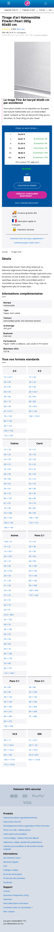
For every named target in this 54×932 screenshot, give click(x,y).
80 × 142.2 (9, 750)
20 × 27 (7, 561)
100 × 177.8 (9, 759)
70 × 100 (8, 513)
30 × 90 (7, 692)
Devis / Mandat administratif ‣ (27, 203)
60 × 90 (7, 406)
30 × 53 (7, 600)
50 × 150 (8, 701)
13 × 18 (7, 449)
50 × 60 (7, 478)
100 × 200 (33, 590)
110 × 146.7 (9, 673)
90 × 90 (32, 513)
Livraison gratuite (40, 35)
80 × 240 (8, 716)
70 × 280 (33, 716)
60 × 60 (32, 498)
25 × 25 (32, 469)
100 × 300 (8, 726)
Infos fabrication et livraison (15, 903)
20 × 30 (7, 382)
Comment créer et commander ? (18, 907)
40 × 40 (32, 488)
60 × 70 (7, 648)
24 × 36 (7, 386)
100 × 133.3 (34, 416)
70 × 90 (7, 508)
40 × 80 (32, 561)
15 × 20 (32, 377)
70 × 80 (7, 663)
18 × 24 (32, 382)
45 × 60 (32, 396)
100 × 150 (8, 430)
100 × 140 (8, 527)
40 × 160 (33, 701)
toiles (42, 10)
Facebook (7, 882)
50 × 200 (33, 706)
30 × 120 (33, 697)
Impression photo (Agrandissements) (20, 817)
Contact (6, 891)
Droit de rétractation (12, 874)
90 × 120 (33, 411)
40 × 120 (8, 697)
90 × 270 (8, 721)
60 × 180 (8, 706)
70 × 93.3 (33, 406)
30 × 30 (32, 474)
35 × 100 (8, 619)
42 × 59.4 (33, 750)
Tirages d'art (16, 252)
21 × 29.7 (33, 740)
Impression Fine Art (12, 821)
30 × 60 (32, 556)
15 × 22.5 (8, 377)
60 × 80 (32, 401)
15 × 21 (7, 546)
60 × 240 (33, 711)
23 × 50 (7, 590)
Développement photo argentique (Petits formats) (26, 825)
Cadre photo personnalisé (15, 834)
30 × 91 (7, 609)
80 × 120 (8, 421)
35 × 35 (32, 483)
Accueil (5, 252)
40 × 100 (8, 629)
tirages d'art (28, 10)
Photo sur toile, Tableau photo (17, 830)
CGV (5, 866)
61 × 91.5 (8, 411)
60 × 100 (8, 653)
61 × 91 (7, 503)
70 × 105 (8, 416)
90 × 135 (8, 425)
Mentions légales (11, 862)
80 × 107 (8, 668)
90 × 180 (33, 585)
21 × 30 (7, 585)
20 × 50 (7, 575)
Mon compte (9, 911)
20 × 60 (7, 687)
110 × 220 (33, 595)
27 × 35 (7, 595)
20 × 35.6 (8, 570)
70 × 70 (32, 503)
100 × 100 (33, 517)
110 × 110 (33, 522)
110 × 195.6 (9, 764)
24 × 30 (7, 459)
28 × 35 (7, 464)
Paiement (7, 899)
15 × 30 (32, 541)
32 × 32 (32, 478)
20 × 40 (32, 546)
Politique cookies (10, 870)
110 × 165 (8, 435)
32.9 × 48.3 (9, 614)
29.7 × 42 (33, 745)
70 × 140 (33, 575)
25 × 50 (32, 551)
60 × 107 (8, 498)
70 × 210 (8, 711)
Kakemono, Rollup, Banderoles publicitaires (22, 842)
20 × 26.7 (8, 556)
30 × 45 (7, 391)
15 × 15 (32, 449)
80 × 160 (33, 580)
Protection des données (14, 878)
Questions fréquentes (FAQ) (16, 895)
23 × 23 (32, 464)
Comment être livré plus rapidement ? (27, 238)
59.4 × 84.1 (34, 754)
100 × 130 (8, 522)
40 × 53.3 (33, 391)
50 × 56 (7, 639)
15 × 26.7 (8, 551)
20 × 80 (32, 687)
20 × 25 (7, 454)
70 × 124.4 (9, 745)
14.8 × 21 (8, 541)
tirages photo (11, 10)
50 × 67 (7, 488)
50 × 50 (32, 493)
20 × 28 (7, 566)
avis (21, 29)
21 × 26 (7, 580)
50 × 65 (7, 483)
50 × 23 (7, 634)
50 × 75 (7, 401)
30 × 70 (7, 605)
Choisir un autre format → (27, 128)
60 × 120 (33, 570)
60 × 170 (8, 658)
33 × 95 (7, 469)
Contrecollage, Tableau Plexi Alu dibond (21, 838)
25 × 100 (33, 692)
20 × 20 (32, 459)
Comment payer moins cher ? (27, 242)
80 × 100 (8, 517)
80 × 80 (32, 508)
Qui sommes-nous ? (12, 857)
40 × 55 (7, 624)
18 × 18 (32, 454)
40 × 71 (7, 740)
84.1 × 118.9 (34, 759)
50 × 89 (7, 643)
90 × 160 (8, 754)
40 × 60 (7, 396)
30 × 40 (32, 386)
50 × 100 (33, 566)
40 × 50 (7, 474)
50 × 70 (7, 493)
